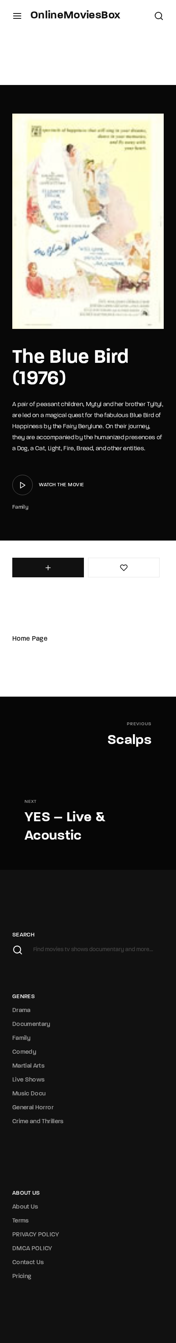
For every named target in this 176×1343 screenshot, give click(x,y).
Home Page (29, 639)
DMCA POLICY (32, 1249)
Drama (21, 1011)
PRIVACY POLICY (35, 1235)
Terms (20, 1221)
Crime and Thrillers (38, 1122)
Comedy (24, 1052)
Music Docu (29, 1094)
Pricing (21, 1277)
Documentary (31, 1024)
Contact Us (28, 1263)
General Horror (33, 1108)
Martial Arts (28, 1066)
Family (20, 507)
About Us (25, 1207)
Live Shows (28, 1080)
